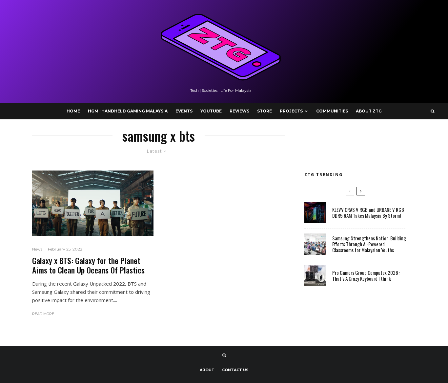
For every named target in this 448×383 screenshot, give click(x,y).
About (207, 370)
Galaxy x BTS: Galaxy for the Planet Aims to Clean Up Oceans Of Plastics (88, 265)
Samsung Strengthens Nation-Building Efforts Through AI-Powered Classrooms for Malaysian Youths (369, 244)
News (37, 249)
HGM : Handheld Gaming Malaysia (128, 111)
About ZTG (369, 111)
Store (264, 111)
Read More (43, 314)
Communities (332, 111)
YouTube (211, 111)
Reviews (239, 111)
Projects (291, 111)
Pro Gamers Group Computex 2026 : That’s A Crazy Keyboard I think (366, 275)
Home (73, 111)
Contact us (235, 370)
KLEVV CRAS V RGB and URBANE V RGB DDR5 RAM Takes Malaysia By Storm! (368, 212)
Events (184, 111)
